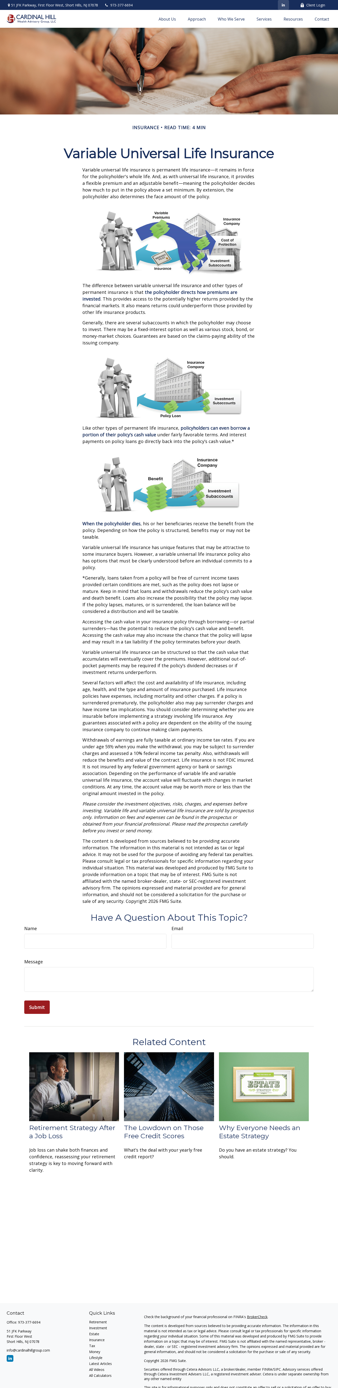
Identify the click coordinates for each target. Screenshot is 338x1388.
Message (33, 962)
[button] (167, 19)
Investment (98, 1328)
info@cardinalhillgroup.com (28, 1350)
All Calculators (100, 1375)
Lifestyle (95, 1357)
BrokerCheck (257, 1316)
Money (94, 1351)
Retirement (98, 1322)
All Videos (96, 1369)
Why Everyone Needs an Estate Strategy (259, 1132)
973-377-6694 (121, 5)
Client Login (315, 5)
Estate (94, 1334)
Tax (92, 1345)
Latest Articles (100, 1363)
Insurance (97, 1339)
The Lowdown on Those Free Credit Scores (164, 1132)
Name (30, 928)
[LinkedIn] (283, 5)
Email (177, 928)
